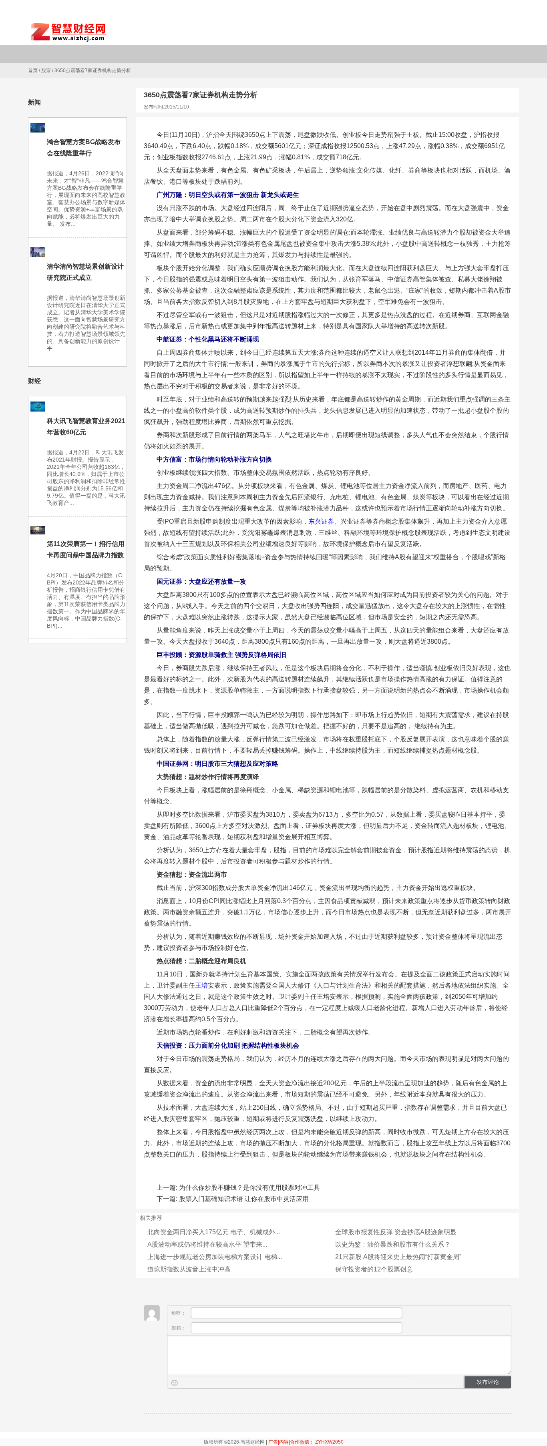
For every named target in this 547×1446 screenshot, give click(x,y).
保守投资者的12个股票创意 (374, 1269)
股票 (46, 70)
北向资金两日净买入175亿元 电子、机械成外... (213, 1232)
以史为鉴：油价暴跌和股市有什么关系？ (392, 1244)
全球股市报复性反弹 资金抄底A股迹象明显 (396, 1232)
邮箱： (179, 1328)
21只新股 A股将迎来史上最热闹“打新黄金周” (398, 1256)
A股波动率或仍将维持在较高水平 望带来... (207, 1244)
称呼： (179, 1313)
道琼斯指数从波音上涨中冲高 (189, 1269)
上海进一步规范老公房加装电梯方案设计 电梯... (214, 1256)
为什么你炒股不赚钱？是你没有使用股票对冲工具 (249, 1187)
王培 (201, 985)
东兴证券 (321, 521)
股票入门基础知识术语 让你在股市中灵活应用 (244, 1198)
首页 (33, 70)
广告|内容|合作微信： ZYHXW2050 (306, 1442)
